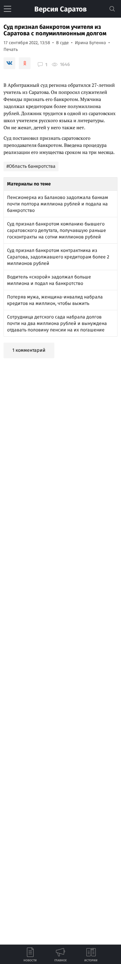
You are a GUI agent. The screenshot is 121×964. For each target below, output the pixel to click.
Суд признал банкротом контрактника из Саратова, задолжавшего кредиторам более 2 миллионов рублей (58, 257)
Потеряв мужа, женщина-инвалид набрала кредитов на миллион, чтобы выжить (55, 300)
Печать (11, 49)
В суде (62, 42)
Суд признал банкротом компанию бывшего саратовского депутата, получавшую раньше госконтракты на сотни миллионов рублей (56, 230)
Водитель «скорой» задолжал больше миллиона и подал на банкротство (49, 280)
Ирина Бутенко (90, 42)
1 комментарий (29, 350)
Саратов (60, 9)
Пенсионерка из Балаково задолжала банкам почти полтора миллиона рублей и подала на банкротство (57, 204)
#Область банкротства (31, 166)
